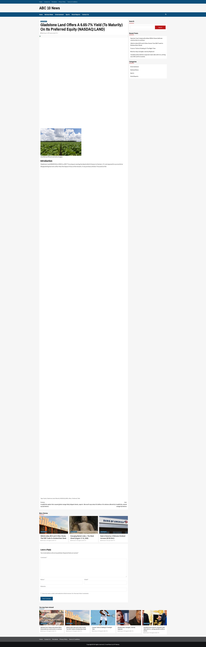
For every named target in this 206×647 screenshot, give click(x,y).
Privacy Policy (62, 1)
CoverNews (108, 644)
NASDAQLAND (64, 498)
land (54, 498)
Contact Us (47, 1)
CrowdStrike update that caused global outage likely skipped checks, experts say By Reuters (61, 504)
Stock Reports (76, 15)
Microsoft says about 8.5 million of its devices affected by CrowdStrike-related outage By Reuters (105, 504)
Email (86, 579)
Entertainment (59, 15)
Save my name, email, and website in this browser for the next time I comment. (65, 593)
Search (131, 21)
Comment (43, 557)
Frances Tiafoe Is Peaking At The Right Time (143, 48)
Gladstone (49, 498)
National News (49, 15)
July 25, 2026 (110, 540)
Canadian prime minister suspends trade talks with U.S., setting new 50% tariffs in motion (148, 55)
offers (70, 498)
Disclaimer (54, 1)
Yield (78, 498)
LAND (59, 164)
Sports (68, 15)
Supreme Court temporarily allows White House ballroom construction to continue (146, 39)
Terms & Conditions (72, 1)
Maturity (57, 498)
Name (42, 579)
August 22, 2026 (51, 540)
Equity (45, 498)
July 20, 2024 (52, 33)
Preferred (74, 498)
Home (40, 1)
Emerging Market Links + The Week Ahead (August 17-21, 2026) (82, 537)
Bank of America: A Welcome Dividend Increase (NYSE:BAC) (112, 537)
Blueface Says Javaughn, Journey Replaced (142, 51)
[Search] (166, 14)
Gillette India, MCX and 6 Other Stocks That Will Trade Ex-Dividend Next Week (53, 537)
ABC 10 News (49, 8)
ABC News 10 (45, 33)
